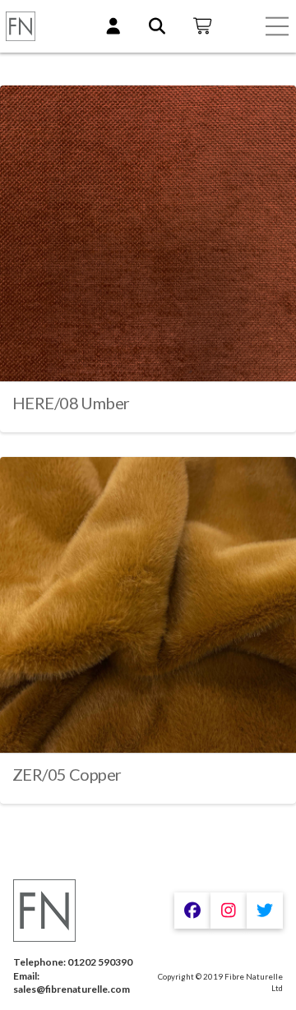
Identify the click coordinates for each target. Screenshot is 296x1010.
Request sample (148, 354)
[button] (277, 26)
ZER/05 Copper (66, 774)
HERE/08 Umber (70, 403)
